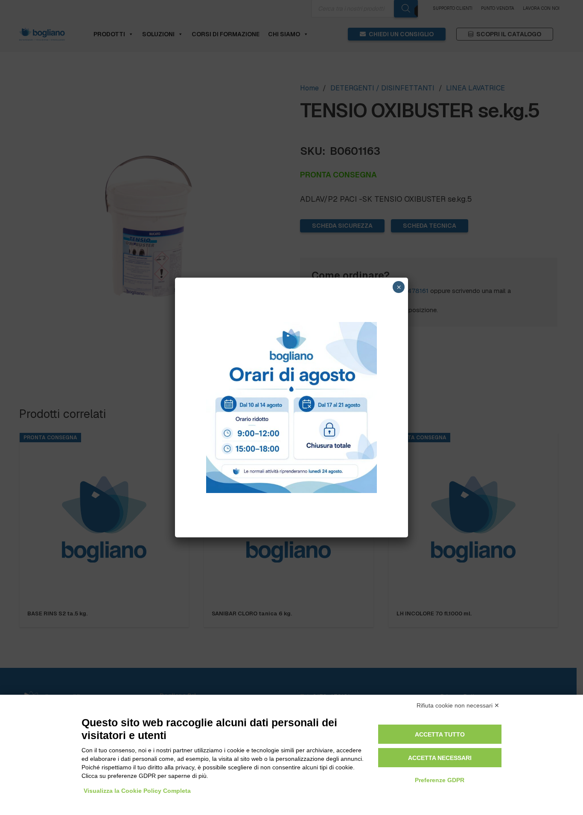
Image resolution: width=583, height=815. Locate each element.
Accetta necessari (440, 757)
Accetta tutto (440, 734)
